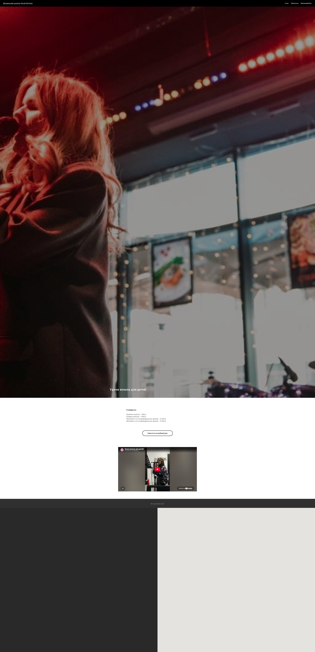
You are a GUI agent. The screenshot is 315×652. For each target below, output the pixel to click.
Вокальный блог (306, 3)
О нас (287, 3)
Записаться (294, 3)
